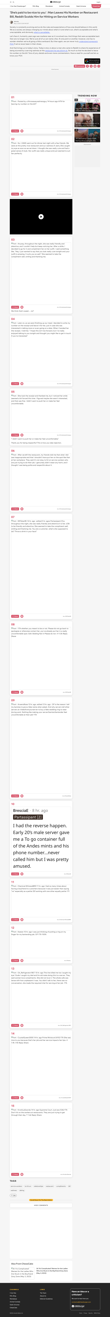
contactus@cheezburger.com (81, 1302)
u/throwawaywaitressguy (65, 131)
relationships (38, 1186)
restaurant (50, 1186)
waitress (14, 1190)
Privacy (85, 1313)
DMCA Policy (97, 1313)
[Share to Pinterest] (95, 66)
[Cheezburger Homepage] (55, 2)
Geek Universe (14, 1305)
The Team (43, 1293)
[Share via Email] (98, 66)
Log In (98, 2)
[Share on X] (91, 66)
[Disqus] (41, 1235)
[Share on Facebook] (87, 66)
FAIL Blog (13, 1296)
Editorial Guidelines (46, 1299)
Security (91, 1313)
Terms (80, 1313)
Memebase (13, 1299)
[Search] (13, 2)
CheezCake (13, 1307)
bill (69, 1186)
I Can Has (13, 1293)
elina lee (16, 21)
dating (22, 1190)
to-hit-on (28, 1186)
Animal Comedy (15, 1302)
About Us (43, 1296)
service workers (16, 1186)
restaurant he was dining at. (56, 50)
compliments (61, 1186)
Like (14, 1195)
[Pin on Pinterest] (21, 130)
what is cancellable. (42, 32)
